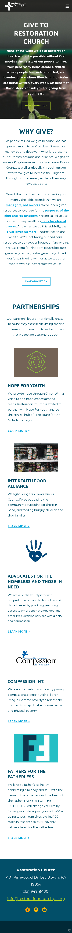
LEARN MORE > (19, 430)
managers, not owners (23, 205)
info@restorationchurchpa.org (36, 898)
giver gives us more (21, 232)
